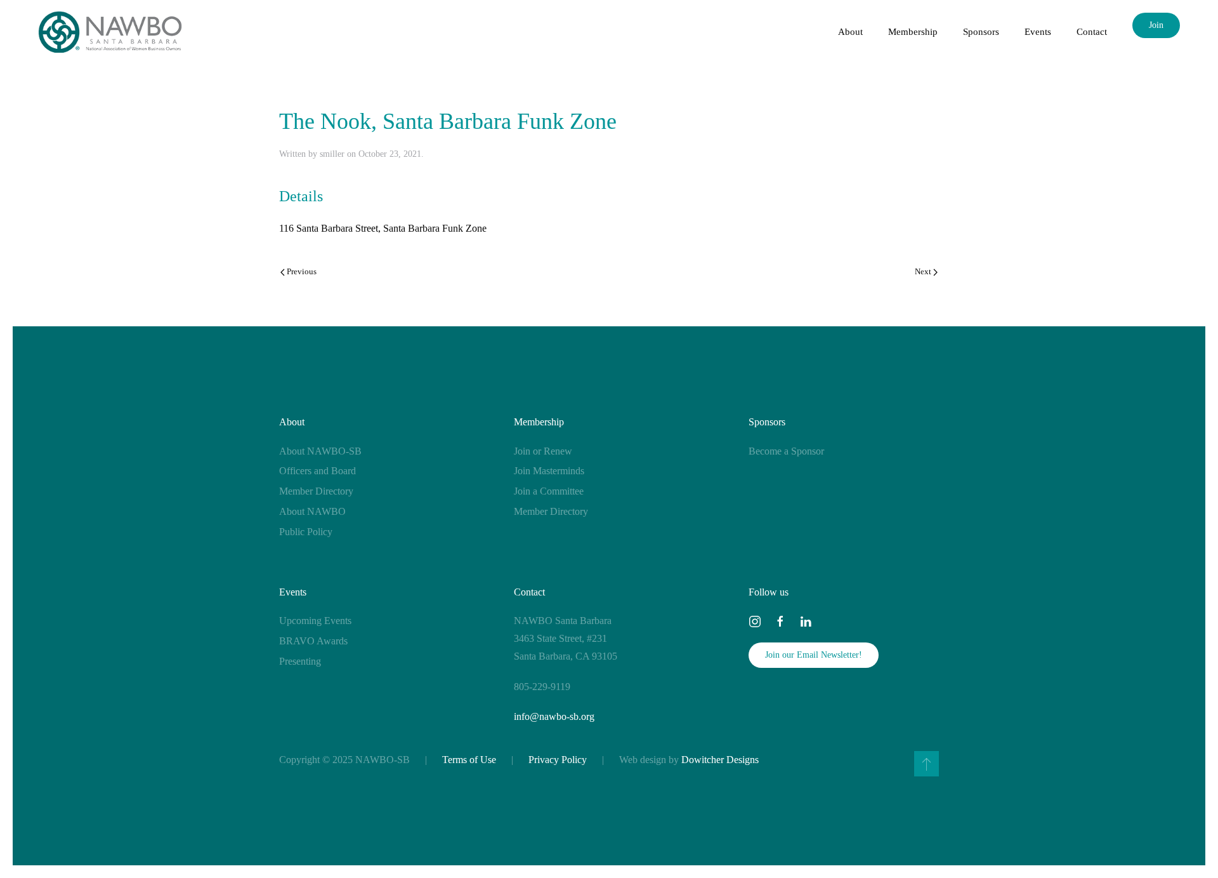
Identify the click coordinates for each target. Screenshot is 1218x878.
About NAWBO (312, 511)
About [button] (850, 32)
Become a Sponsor (786, 451)
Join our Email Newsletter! (813, 655)
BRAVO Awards (313, 640)
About (291, 421)
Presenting (300, 661)
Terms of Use (469, 759)
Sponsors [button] (981, 32)
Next (923, 271)
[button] (926, 763)
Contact (1092, 32)
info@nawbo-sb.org (554, 716)
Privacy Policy (557, 759)
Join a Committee (549, 491)
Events (292, 592)
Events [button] (1038, 32)
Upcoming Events (315, 620)
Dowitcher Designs (720, 759)
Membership (539, 421)
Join (1156, 25)
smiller (332, 154)
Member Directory (316, 491)
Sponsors (767, 421)
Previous (302, 271)
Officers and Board (317, 470)
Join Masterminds (549, 470)
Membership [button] (913, 32)
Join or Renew (543, 451)
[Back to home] (110, 31)
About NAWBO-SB (320, 451)
